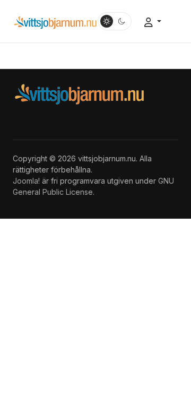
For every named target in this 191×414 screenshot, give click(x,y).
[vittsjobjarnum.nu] (55, 21)
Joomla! (26, 180)
